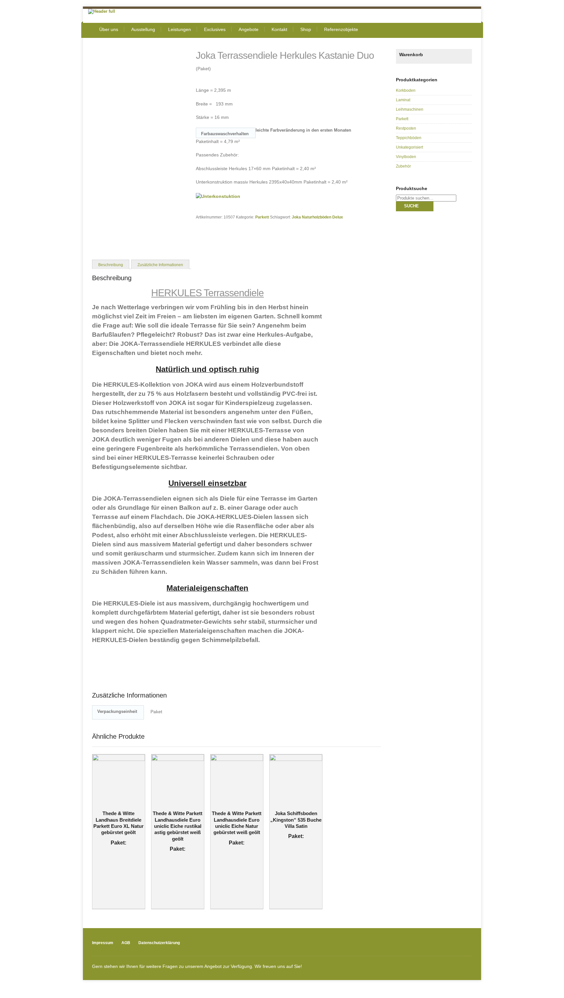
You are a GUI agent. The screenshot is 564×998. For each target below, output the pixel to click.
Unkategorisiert (409, 147)
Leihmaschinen (409, 109)
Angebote (248, 29)
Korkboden (405, 90)
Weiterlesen (114, 804)
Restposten (406, 128)
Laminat (403, 100)
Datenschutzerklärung (159, 943)
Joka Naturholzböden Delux (317, 217)
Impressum (102, 943)
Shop (305, 29)
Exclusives (215, 29)
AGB (125, 943)
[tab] (110, 264)
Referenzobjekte (341, 29)
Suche (411, 205)
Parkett (262, 217)
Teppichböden (408, 138)
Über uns (108, 29)
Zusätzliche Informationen (160, 265)
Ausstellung (143, 29)
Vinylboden (406, 156)
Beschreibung (110, 265)
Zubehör (403, 166)
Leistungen (179, 29)
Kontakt (279, 29)
